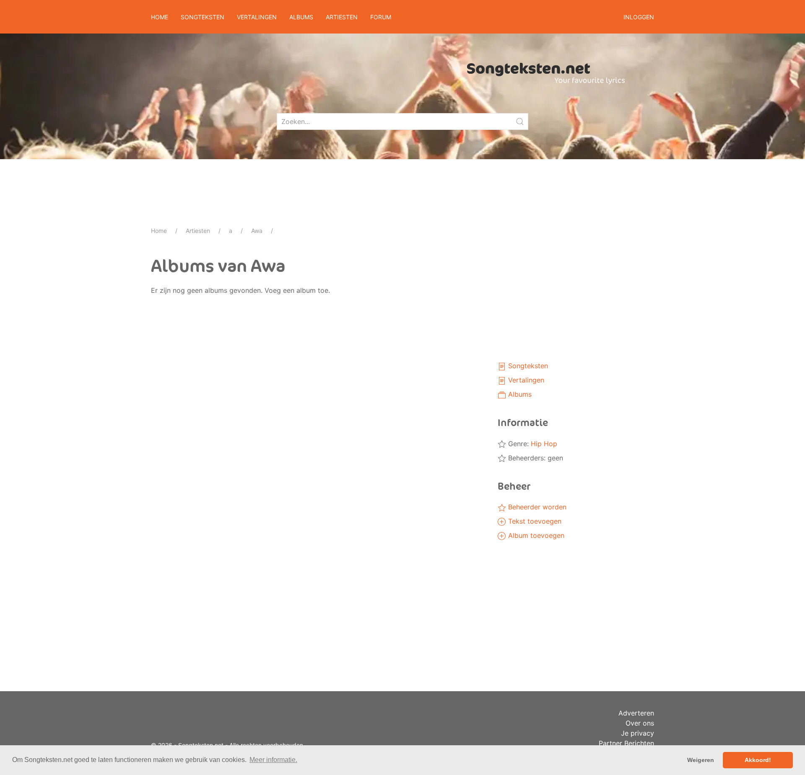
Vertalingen (525, 380)
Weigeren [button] (700, 760)
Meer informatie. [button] (273, 759)
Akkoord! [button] (758, 760)
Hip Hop (544, 443)
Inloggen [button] (638, 17)
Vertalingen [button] (257, 17)
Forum (380, 17)
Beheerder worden (536, 507)
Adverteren (636, 713)
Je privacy (637, 733)
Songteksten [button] (202, 17)
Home (159, 17)
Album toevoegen (535, 535)
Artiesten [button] (342, 17)
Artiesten (198, 230)
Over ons (640, 723)
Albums (519, 394)
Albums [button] (301, 17)
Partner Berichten (626, 743)
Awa (256, 230)
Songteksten (527, 366)
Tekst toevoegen (533, 521)
